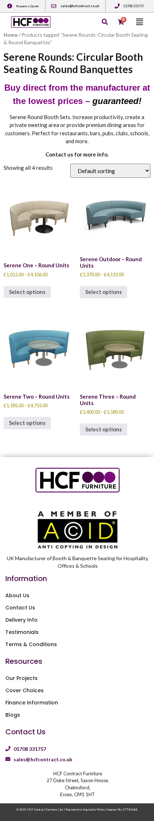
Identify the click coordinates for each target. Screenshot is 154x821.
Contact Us (20, 607)
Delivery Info (21, 619)
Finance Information (31, 702)
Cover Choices (24, 690)
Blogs (12, 714)
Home (11, 35)
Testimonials (22, 632)
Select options (27, 292)
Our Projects (21, 678)
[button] (139, 22)
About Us (17, 595)
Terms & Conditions (31, 644)
